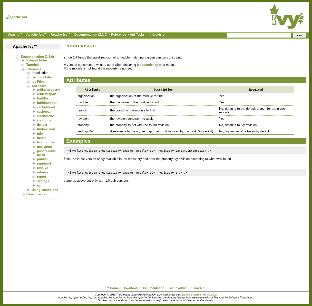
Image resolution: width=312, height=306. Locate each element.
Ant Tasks (137, 34)
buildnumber (47, 103)
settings (43, 181)
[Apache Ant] (17, 17)
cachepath (44, 111)
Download (130, 288)
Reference (118, 34)
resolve (42, 168)
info (40, 133)
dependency (149, 65)
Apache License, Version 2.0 (198, 294)
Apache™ (15, 34)
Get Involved (177, 288)
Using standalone (45, 190)
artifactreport (46, 94)
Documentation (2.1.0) (90, 34)
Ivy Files (38, 81)
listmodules (46, 142)
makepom (44, 146)
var (39, 185)
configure (44, 120)
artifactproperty (48, 89)
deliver (42, 125)
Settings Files (42, 77)
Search (196, 288)
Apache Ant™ (36, 34)
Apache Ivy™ (60, 34)
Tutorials (32, 65)
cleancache (45, 116)
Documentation (153, 288)
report (41, 176)
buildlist (43, 98)
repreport (44, 163)
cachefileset (46, 107)
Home (114, 288)
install (41, 138)
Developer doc (37, 194)
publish (43, 159)
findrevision (157, 34)
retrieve (42, 172)
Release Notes (37, 60)
